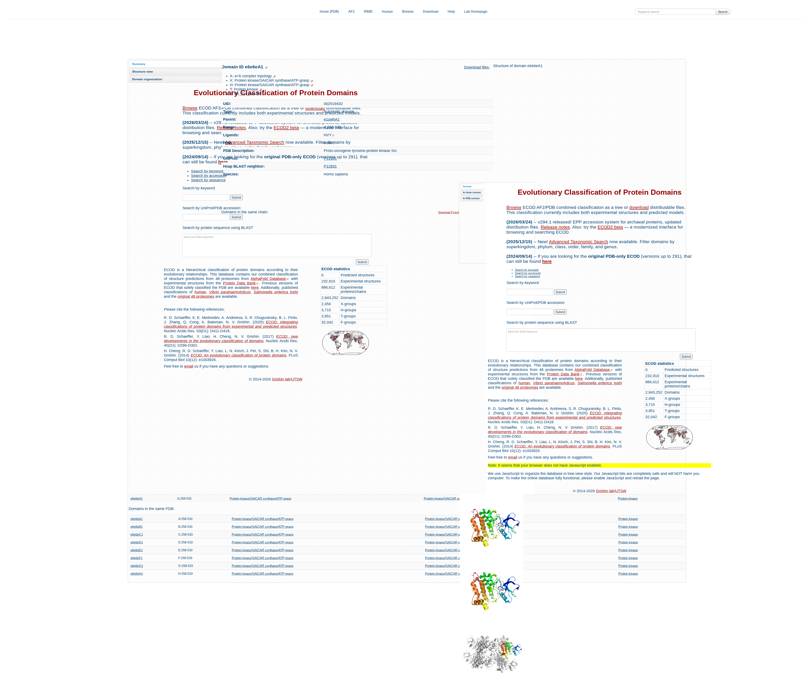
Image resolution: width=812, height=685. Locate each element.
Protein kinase (628, 498)
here (255, 287)
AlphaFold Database (268, 279)
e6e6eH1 (136, 573)
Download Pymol (448, 212)
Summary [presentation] (138, 64)
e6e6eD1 (136, 542)
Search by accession (208, 176)
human (200, 292)
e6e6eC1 (136, 534)
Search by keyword (207, 171)
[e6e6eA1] (491, 526)
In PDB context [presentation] (471, 198)
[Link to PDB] (334, 143)
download (639, 207)
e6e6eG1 (136, 566)
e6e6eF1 (136, 558)
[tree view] (266, 67)
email (188, 366)
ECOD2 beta (610, 227)
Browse (408, 11)
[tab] (175, 64)
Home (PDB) (329, 11)
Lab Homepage (475, 11)
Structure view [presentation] (142, 71)
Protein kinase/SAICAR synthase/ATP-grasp (260, 498)
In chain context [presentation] (472, 192)
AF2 (351, 11)
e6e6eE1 (136, 550)
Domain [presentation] (467, 186)
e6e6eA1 (136, 498)
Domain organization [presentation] (147, 79)
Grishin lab (281, 379)
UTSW (296, 379)
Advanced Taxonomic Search (578, 241)
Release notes (555, 227)
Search (723, 12)
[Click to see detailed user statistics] (353, 343)
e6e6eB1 (136, 526)
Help (451, 11)
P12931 (330, 158)
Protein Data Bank (239, 283)
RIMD (368, 11)
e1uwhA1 (332, 119)
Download (430, 11)
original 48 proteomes (196, 296)
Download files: (477, 67)
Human (387, 11)
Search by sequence (208, 180)
